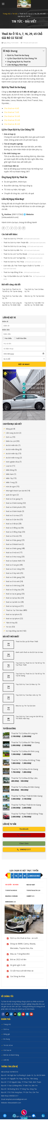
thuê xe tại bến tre (13, 602)
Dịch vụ (9, 437)
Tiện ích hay (10, 622)
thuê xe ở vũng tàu (13, 589)
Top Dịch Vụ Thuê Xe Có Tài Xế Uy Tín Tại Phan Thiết (30, 664)
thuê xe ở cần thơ (12, 519)
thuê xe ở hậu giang (13, 540)
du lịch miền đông (12, 449)
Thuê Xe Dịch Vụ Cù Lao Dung (23, 246)
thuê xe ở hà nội (12, 536)
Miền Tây (9, 478)
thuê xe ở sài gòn (12, 565)
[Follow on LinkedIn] (27, 1037)
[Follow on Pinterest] (23, 1037)
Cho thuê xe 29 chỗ (12, 120)
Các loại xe (7, 1073)
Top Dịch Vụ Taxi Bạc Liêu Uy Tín (28, 695)
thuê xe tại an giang (13, 594)
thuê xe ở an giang (13, 499)
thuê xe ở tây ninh (13, 573)
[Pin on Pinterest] (20, 228)
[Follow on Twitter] (11, 1037)
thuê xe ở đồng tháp (13, 532)
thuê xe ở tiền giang (13, 577)
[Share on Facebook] (7, 228)
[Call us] (19, 1037)
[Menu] (3, 4)
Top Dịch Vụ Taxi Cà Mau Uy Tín (28, 684)
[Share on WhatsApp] (3, 228)
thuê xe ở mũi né (12, 552)
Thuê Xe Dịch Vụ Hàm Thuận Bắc (24, 242)
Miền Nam (10, 474)
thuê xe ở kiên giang (13, 548)
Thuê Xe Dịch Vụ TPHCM (21, 238)
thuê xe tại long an (13, 606)
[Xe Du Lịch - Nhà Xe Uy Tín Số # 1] (24, 4)
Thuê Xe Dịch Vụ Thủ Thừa (22, 262)
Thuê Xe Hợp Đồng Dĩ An (21, 272)
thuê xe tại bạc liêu (13, 598)
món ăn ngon (11, 486)
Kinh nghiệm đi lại (12, 462)
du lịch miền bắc (12, 445)
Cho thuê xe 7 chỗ (11, 112)
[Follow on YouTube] (31, 1037)
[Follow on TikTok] (7, 1037)
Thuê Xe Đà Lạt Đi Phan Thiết (27, 641)
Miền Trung (10, 482)
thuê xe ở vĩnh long (13, 585)
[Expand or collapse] (43, 51)
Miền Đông (10, 470)
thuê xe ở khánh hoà (13, 544)
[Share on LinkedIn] (24, 228)
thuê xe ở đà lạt (12, 523)
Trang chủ (6, 13)
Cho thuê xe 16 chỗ (12, 116)
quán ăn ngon (11, 495)
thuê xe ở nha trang (13, 556)
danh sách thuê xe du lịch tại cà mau (29, 652)
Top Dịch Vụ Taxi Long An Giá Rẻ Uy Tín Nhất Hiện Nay (29, 717)
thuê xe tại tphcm (12, 614)
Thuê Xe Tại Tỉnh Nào (14, 610)
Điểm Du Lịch (11, 441)
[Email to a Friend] (15, 228)
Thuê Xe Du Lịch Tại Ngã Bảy (22, 258)
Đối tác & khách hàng (11, 1078)
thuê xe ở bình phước (14, 507)
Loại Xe (8, 466)
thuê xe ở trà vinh (12, 581)
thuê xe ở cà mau (12, 515)
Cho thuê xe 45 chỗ (12, 124)
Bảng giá (9, 429)
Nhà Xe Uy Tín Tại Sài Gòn (25, 706)
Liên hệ (6, 1083)
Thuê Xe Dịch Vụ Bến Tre (21, 250)
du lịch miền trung (12, 457)
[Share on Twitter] (11, 228)
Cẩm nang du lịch (12, 433)
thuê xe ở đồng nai (13, 528)
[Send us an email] (15, 1037)
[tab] (8, 875)
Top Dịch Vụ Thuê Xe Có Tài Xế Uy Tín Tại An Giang (30, 675)
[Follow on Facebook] (3, 1037)
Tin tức (15, 13)
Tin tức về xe (8, 1068)
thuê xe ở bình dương (14, 503)
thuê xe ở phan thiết (13, 561)
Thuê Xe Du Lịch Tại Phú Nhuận (23, 254)
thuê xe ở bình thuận (13, 511)
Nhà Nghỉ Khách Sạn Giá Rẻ (16, 490)
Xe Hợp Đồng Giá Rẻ (14, 631)
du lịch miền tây (12, 453)
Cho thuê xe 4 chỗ (11, 108)
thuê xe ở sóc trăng (13, 569)
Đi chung (6, 1062)
